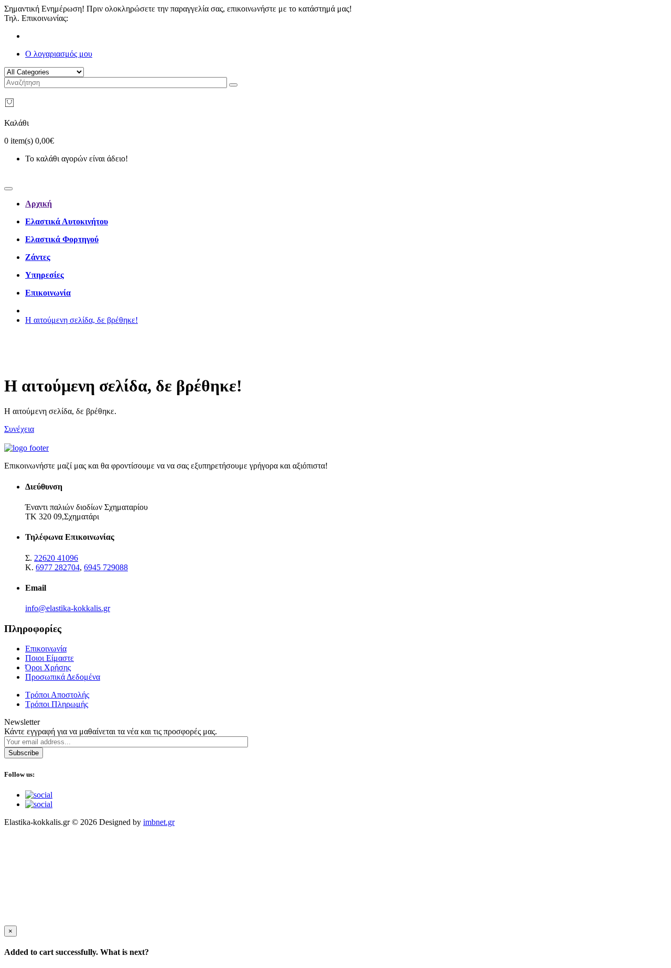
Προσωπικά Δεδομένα (62, 676)
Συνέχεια (19, 429)
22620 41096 (92, 18)
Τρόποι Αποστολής (57, 694)
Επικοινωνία (46, 648)
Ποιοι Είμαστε (49, 658)
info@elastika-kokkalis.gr (67, 608)
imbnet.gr (159, 822)
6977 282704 (58, 567)
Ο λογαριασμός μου (58, 53)
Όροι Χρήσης (48, 667)
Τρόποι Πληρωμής (56, 704)
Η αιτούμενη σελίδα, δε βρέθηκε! (81, 320)
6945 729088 (106, 567)
